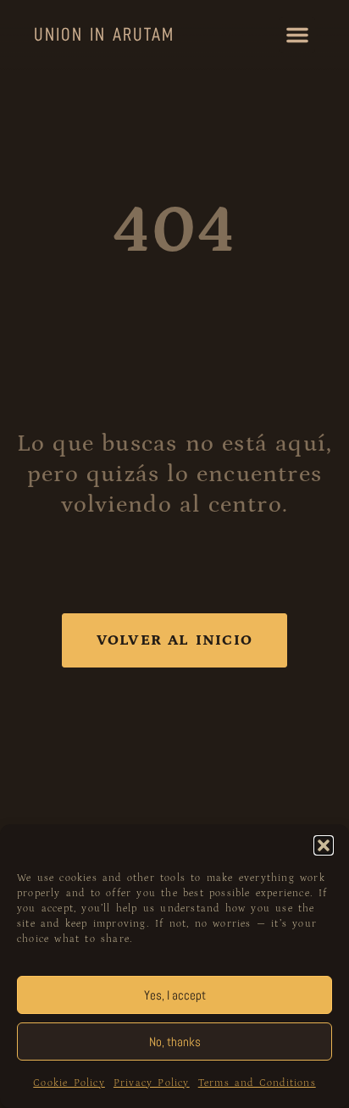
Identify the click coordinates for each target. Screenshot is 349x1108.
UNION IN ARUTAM (104, 34)
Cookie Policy (69, 1083)
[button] (323, 845)
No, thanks (175, 1041)
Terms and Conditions (257, 1083)
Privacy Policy (152, 1083)
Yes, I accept (175, 995)
